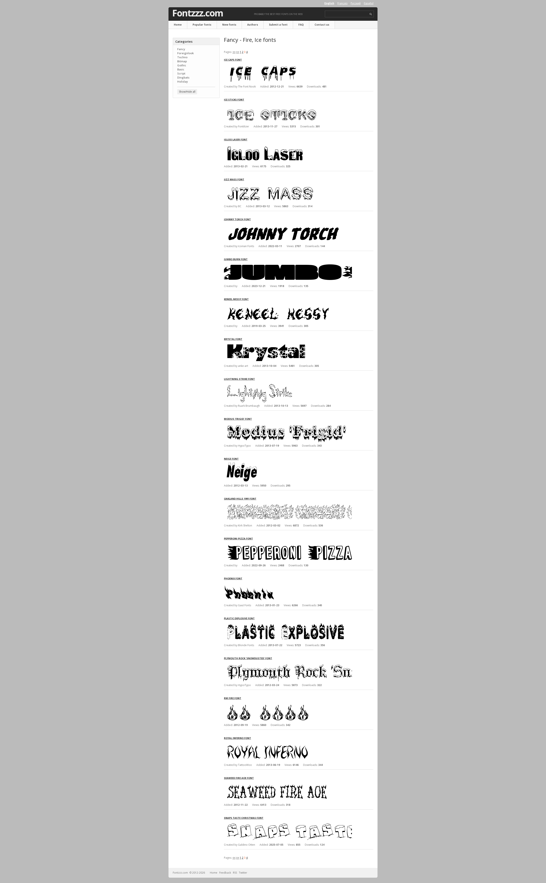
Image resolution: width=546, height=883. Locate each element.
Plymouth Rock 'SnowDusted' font (248, 658)
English (329, 3)
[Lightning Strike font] (288, 384)
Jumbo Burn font (236, 259)
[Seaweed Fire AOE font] (288, 783)
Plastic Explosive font (239, 618)
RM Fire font (232, 698)
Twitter (243, 872)
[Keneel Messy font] (288, 304)
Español (368, 3)
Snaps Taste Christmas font (243, 817)
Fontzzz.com (197, 13)
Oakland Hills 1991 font (240, 498)
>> (237, 52)
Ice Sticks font (234, 99)
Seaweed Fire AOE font (239, 778)
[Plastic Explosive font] (288, 624)
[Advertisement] (196, 170)
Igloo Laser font (235, 139)
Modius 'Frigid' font (238, 418)
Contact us (322, 24)
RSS (235, 872)
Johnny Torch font (237, 219)
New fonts (229, 24)
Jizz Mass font (234, 179)
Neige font (231, 458)
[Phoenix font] (288, 584)
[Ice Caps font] (288, 65)
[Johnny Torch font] (288, 225)
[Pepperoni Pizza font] (288, 544)
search (371, 14)
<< (233, 52)
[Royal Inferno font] (288, 743)
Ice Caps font (233, 59)
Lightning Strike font (239, 378)
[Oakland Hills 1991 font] (288, 504)
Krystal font (233, 339)
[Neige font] (288, 464)
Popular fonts (202, 24)
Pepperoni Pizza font (238, 538)
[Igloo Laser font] (288, 145)
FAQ (301, 24)
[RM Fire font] (288, 703)
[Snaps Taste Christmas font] (288, 823)
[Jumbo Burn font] (288, 265)
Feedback (225, 872)
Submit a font (278, 24)
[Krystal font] (288, 344)
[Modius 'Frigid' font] (288, 424)
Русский (356, 3)
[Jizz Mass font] (288, 185)
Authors (252, 24)
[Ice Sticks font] (288, 105)
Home (178, 24)
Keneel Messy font (236, 299)
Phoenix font (233, 578)
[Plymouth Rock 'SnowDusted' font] (288, 664)
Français (342, 3)
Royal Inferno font (237, 738)
